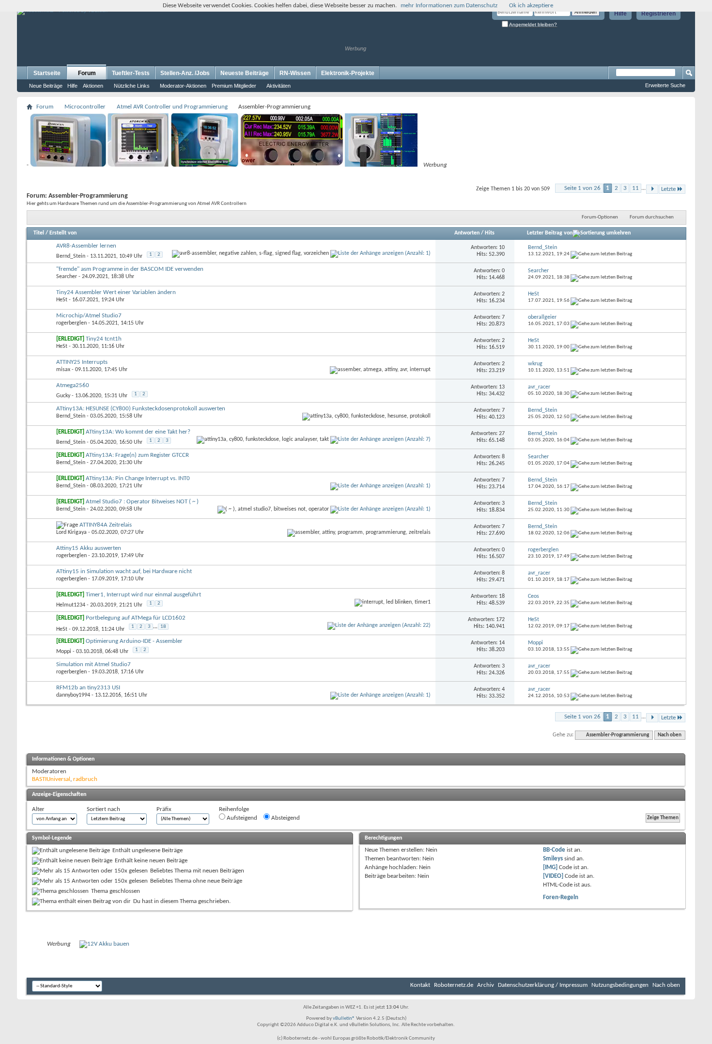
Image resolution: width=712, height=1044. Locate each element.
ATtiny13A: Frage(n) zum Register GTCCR (137, 455)
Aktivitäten (278, 86)
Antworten (467, 233)
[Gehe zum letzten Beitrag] (601, 254)
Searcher (66, 277)
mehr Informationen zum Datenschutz (449, 5)
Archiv (485, 985)
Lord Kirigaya (71, 532)
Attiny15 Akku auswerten (88, 548)
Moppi (63, 651)
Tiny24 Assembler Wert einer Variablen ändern (116, 292)
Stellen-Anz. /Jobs (185, 73)
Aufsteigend (241, 818)
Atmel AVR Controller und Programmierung (172, 107)
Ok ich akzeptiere (531, 5)
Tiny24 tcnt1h (104, 339)
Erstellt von (63, 233)
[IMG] (550, 867)
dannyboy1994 (73, 695)
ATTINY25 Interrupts (82, 362)
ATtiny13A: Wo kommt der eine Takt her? (138, 432)
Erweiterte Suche (665, 85)
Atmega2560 (72, 385)
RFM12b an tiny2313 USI (88, 688)
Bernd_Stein (70, 256)
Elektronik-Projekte (347, 73)
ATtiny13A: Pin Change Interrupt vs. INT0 (138, 478)
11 (635, 188)
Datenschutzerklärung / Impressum (543, 985)
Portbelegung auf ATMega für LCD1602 (136, 618)
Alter (38, 809)
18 (163, 626)
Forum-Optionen (600, 217)
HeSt (61, 300)
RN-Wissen (294, 73)
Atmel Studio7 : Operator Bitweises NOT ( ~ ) (142, 502)
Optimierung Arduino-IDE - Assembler (134, 641)
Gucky (63, 396)
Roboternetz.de (453, 985)
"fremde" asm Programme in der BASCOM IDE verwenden (129, 269)
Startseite (47, 73)
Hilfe (620, 13)
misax (63, 370)
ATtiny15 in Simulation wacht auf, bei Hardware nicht (124, 571)
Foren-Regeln (560, 897)
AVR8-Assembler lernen (86, 246)
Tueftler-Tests (131, 73)
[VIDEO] (553, 876)
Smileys (553, 859)
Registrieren (658, 13)
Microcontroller (85, 107)
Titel (38, 233)
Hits (490, 233)
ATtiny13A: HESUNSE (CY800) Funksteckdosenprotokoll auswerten (140, 408)
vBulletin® (344, 1018)
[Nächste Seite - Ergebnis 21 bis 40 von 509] (652, 189)
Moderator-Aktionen (183, 86)
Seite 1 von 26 (582, 188)
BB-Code (554, 850)
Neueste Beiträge (244, 73)
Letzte (668, 189)
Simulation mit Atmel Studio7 (93, 664)
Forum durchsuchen (652, 217)
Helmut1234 (70, 605)
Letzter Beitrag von (550, 233)
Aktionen (93, 86)
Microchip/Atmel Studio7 (89, 315)
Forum (87, 73)
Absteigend (285, 818)
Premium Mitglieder (234, 86)
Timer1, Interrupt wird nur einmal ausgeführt (143, 595)
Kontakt (420, 985)
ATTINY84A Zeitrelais (105, 525)
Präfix (163, 809)
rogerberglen (71, 323)
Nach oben (669, 735)
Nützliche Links (132, 86)
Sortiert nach (103, 809)
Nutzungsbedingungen (620, 985)
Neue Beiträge (45, 86)
